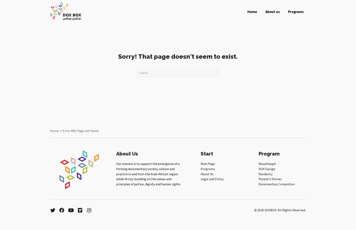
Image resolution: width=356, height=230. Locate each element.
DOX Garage (267, 169)
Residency (266, 174)
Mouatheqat (267, 164)
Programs (208, 169)
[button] (52, 210)
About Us (207, 174)
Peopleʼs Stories (270, 179)
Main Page (208, 164)
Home (54, 131)
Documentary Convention (277, 184)
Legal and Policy (212, 179)
